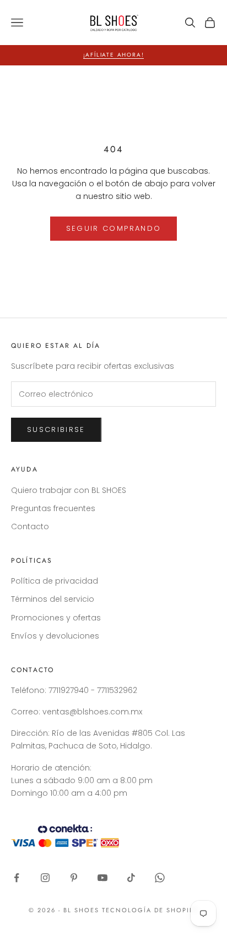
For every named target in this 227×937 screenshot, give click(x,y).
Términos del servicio (52, 599)
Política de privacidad (54, 580)
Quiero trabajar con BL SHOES (68, 490)
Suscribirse (56, 429)
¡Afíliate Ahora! (113, 55)
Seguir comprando (113, 228)
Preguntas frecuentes (53, 508)
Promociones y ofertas (56, 617)
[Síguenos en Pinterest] (73, 877)
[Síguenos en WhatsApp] (159, 877)
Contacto (30, 526)
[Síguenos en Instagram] (45, 877)
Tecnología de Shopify (150, 910)
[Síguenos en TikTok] (131, 877)
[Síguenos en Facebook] (16, 877)
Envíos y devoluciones (55, 635)
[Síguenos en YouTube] (102, 877)
